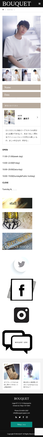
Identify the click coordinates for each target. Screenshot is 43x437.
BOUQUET (16, 3)
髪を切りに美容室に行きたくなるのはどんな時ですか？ (31, 384)
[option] (21, 42)
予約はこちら (21, 424)
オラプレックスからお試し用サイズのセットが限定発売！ (11, 384)
